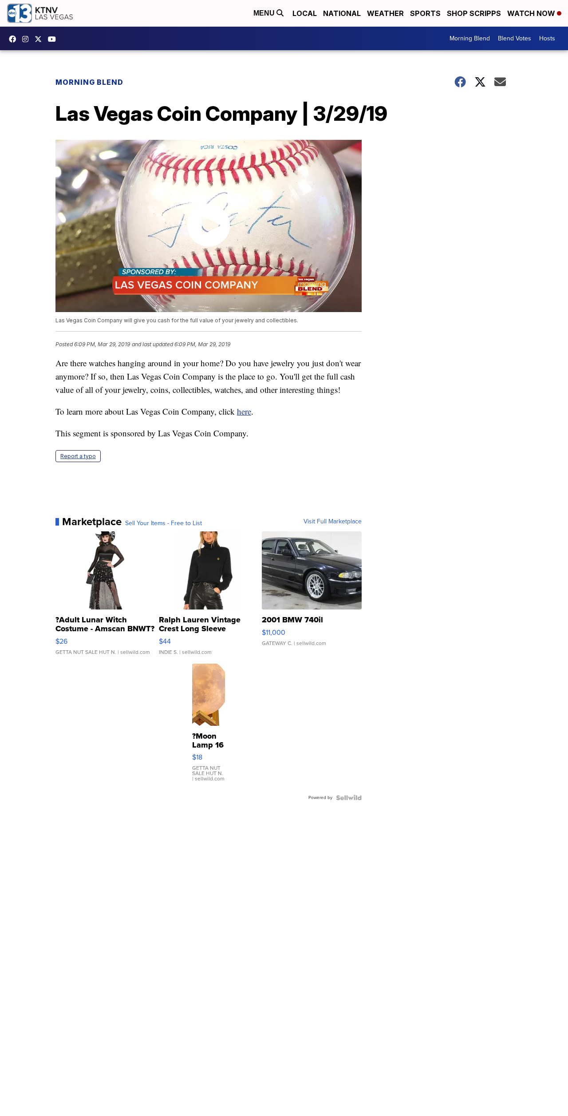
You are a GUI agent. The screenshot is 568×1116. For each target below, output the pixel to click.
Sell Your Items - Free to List (163, 523)
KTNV (40, 39)
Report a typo (78, 456)
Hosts (547, 38)
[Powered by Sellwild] (349, 798)
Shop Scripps (474, 13)
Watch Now (532, 13)
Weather (385, 13)
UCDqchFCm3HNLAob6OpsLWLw (54, 39)
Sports (425, 13)
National (342, 13)
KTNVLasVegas (14, 39)
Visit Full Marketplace (333, 521)
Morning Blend (470, 38)
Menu (264, 13)
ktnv (27, 39)
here (244, 411)
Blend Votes (514, 38)
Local (304, 13)
